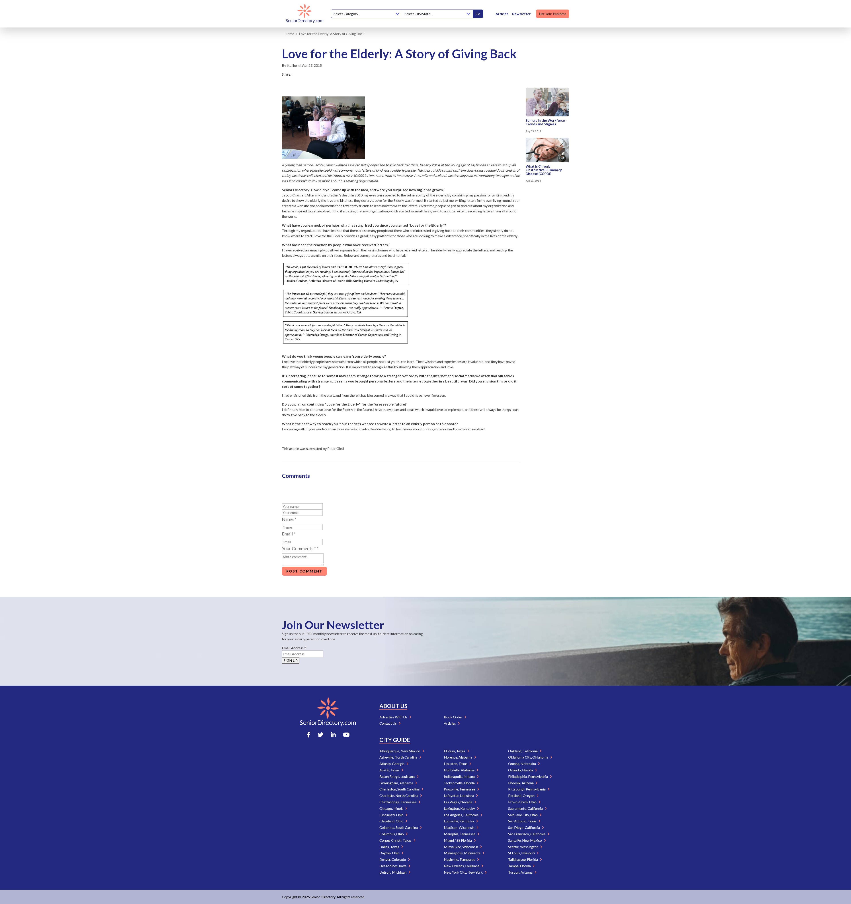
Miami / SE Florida (458, 840)
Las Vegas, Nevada (458, 802)
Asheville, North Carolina (398, 757)
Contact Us (388, 723)
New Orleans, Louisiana (462, 866)
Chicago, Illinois (391, 808)
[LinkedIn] (333, 734)
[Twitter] (320, 734)
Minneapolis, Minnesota (462, 853)
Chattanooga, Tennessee (398, 802)
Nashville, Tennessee (460, 859)
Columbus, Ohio (391, 834)
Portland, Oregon (521, 795)
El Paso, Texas (455, 751)
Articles (502, 14)
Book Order (453, 717)
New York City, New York (463, 872)
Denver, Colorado (393, 859)
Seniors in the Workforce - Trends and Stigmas (546, 122)
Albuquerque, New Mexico (400, 751)
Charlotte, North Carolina (399, 795)
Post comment (304, 571)
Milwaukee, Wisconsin (461, 847)
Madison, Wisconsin (459, 827)
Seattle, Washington (523, 847)
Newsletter (521, 14)
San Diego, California (524, 827)
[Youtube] (346, 734)
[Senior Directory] (304, 14)
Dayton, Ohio (389, 853)
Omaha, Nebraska (522, 763)
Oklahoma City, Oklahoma (528, 757)
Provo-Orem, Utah (522, 802)
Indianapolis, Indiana (459, 776)
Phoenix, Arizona (521, 783)
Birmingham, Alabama (396, 783)
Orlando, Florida (521, 770)
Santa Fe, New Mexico (525, 840)
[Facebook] (308, 734)
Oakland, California (523, 751)
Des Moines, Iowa (393, 866)
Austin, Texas (389, 770)
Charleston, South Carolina (399, 789)
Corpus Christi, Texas (395, 840)
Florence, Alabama (458, 757)
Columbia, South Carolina (398, 827)
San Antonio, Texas (522, 821)
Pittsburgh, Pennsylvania (527, 789)
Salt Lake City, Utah (523, 815)
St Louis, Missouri (521, 853)
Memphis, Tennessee (460, 834)
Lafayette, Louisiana (459, 795)
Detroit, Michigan (393, 872)
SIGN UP (291, 660)
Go (478, 14)
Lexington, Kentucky (460, 808)
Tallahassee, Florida (523, 859)
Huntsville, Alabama (459, 770)
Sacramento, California (525, 808)
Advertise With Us (393, 717)
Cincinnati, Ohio (391, 815)
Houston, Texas (456, 763)
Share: (286, 74)
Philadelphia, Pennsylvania (528, 776)
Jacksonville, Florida (459, 783)
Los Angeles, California (461, 815)
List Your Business (552, 14)
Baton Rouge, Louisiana (397, 776)
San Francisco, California (527, 834)
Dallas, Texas (389, 847)
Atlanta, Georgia (392, 763)
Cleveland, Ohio (391, 821)
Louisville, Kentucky (459, 821)
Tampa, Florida (519, 866)
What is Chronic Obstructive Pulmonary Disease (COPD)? (544, 170)
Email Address (294, 648)
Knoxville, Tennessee (460, 789)
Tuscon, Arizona (520, 872)
